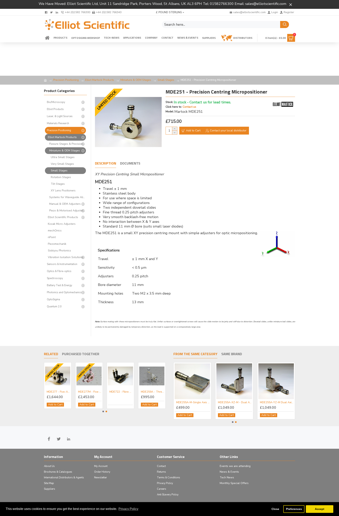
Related (51, 354)
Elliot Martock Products (99, 80)
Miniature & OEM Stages (135, 80)
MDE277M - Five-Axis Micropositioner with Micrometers (90, 392)
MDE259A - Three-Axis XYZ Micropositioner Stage (152, 392)
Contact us (189, 107)
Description (105, 163)
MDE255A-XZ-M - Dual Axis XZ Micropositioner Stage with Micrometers (235, 402)
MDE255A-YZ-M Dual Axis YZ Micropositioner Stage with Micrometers (277, 402)
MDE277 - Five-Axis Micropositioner (58, 392)
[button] (103, 411)
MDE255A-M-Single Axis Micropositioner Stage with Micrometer (193, 402)
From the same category (195, 354)
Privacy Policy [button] (128, 509)
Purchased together (80, 354)
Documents (130, 163)
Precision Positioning (66, 80)
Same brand (231, 354)
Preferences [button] (294, 509)
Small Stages (166, 80)
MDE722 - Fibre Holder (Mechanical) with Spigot (121, 392)
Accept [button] (319, 509)
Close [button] (275, 509)
